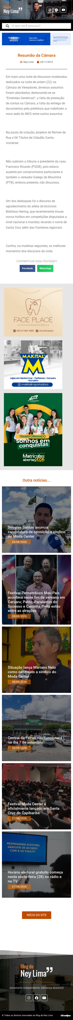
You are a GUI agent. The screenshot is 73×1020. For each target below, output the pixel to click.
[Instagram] (50, 10)
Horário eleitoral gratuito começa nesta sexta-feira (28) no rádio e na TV (35, 876)
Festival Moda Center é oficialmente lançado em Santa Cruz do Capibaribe (33, 808)
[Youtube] (63, 10)
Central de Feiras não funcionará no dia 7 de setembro (35, 740)
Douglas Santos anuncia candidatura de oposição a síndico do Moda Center (36, 532)
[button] (27, 268)
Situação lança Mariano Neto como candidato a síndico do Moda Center (32, 672)
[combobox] (36, 26)
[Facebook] (56, 10)
